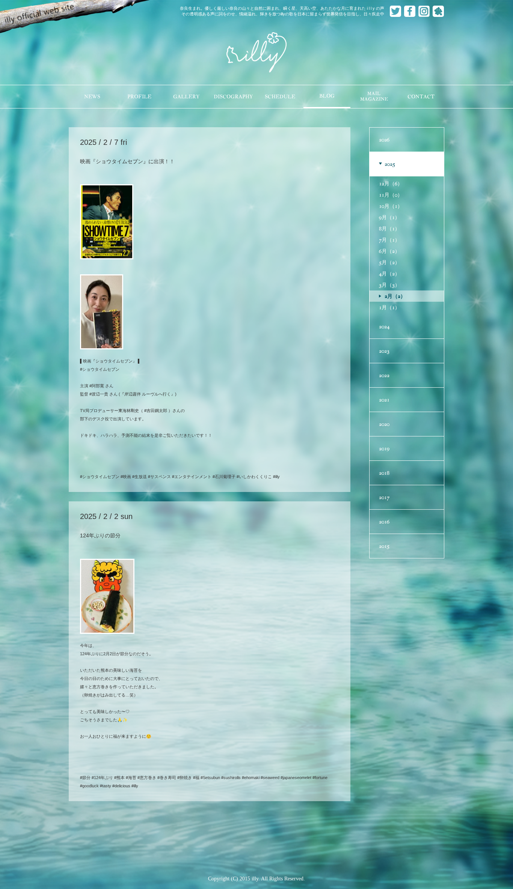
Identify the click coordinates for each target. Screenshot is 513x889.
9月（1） (389, 217)
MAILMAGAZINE (374, 96)
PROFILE (139, 96)
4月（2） (389, 273)
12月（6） (391, 183)
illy (256, 53)
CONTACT (421, 96)
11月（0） (391, 194)
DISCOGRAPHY (233, 96)
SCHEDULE (280, 96)
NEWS (92, 96)
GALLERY (186, 96)
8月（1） (389, 228)
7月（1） (389, 239)
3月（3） (389, 284)
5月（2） (389, 262)
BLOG (327, 96)
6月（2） (389, 251)
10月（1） (391, 206)
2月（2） (395, 296)
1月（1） (389, 307)
